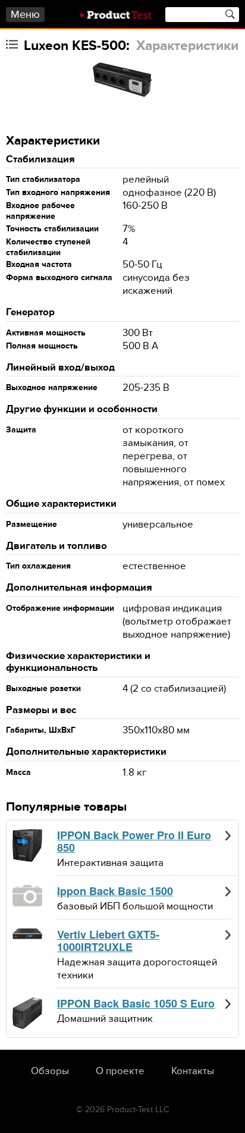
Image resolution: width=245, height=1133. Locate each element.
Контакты (192, 1071)
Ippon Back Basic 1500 (115, 891)
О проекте (120, 1071)
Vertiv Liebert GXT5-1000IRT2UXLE (108, 941)
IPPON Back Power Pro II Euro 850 (134, 842)
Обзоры (50, 1071)
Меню (25, 14)
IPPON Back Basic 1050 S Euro (136, 1003)
